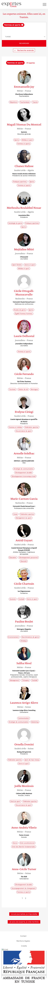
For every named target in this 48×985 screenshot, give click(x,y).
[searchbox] (24, 30)
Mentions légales (23, 941)
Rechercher (24, 43)
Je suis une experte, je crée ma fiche (24, 922)
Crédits (24, 946)
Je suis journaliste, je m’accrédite (24, 914)
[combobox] (24, 27)
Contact (23, 936)
